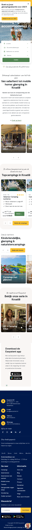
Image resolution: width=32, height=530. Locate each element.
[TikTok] (20, 432)
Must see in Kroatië (23, 497)
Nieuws (19, 476)
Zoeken (16, 60)
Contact (19, 479)
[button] (22, 148)
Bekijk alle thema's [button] (17, 250)
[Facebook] (3, 432)
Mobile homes (5, 481)
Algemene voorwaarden (21, 489)
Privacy (19, 482)
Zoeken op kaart (6, 496)
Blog (18, 473)
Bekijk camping (20, 214)
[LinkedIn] (15, 432)
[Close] (28, 4)
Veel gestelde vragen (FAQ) (7, 489)
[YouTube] (11, 432)
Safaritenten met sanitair (6, 477)
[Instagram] (7, 432)
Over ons (20, 470)
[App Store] (16, 374)
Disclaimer (20, 485)
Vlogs (19, 494)
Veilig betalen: (9, 525)
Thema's (3, 484)
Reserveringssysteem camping (13, 527)
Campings (4, 470)
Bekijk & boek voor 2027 (9, 18)
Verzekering (4, 493)
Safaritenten (5, 473)
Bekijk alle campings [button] (20, 223)
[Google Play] (16, 378)
